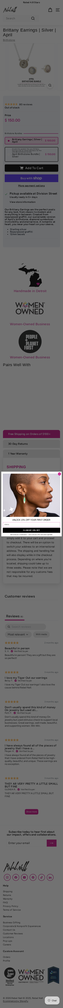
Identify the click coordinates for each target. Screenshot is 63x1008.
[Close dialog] (59, 473)
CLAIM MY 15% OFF (31, 530)
